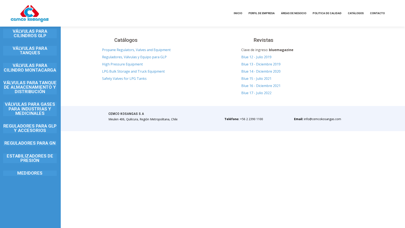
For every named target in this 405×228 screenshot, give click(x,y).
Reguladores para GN (30, 143)
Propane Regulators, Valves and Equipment (136, 50)
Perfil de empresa (261, 13)
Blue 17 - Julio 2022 (256, 93)
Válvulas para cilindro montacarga (30, 67)
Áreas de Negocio (293, 13)
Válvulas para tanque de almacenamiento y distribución (30, 87)
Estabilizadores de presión (30, 158)
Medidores (30, 173)
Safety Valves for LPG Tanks (124, 78)
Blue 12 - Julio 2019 (256, 57)
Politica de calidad (327, 13)
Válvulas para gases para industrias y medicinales (30, 109)
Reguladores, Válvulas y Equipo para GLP (134, 57)
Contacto (377, 13)
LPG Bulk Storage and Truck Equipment (133, 71)
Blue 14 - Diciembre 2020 (261, 71)
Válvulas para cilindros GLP (30, 33)
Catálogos (356, 13)
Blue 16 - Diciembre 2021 (261, 85)
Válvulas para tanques (30, 50)
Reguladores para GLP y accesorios (30, 128)
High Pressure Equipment (122, 64)
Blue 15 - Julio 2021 (256, 78)
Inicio (238, 13)
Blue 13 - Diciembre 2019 (261, 64)
